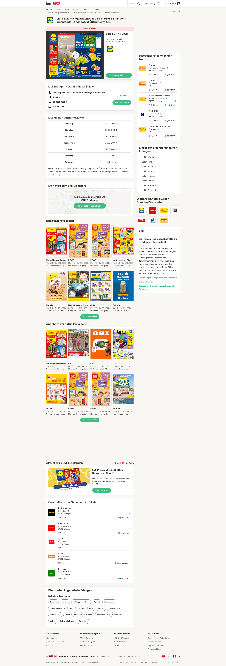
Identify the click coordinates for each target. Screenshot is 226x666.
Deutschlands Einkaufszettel (159, 638)
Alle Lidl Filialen (122, 102)
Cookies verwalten (172, 662)
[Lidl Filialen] (141, 210)
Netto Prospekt (120, 642)
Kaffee (89, 615)
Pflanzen (78, 615)
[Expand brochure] (75, 55)
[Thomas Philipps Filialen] (141, 220)
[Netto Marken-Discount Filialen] (164, 210)
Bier (71, 608)
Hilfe (122, 662)
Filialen (66, 9)
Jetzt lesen (102, 490)
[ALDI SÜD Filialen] (175, 210)
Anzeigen (173, 11)
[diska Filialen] (153, 220)
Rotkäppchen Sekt (81, 602)
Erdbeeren (83, 621)
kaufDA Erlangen (53, 9)
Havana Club (114, 608)
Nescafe (80, 608)
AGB (161, 662)
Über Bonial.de (52, 638)
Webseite (59, 106)
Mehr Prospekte (90, 317)
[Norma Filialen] (164, 220)
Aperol (97, 602)
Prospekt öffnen (119, 75)
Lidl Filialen (95, 9)
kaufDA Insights (154, 642)
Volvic (52, 621)
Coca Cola (116, 615)
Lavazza (64, 602)
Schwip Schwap (67, 621)
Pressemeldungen (155, 649)
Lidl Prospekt (119, 645)
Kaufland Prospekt (87, 642)
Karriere (49, 645)
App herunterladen (155, 645)
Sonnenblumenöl (57, 608)
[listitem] (56, 245)
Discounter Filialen (79, 9)
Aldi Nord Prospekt (121, 638)
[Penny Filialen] (153, 210)
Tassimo (53, 602)
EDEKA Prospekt (87, 638)
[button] (90, 53)
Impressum (131, 662)
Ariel (91, 608)
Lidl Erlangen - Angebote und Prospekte (158, 277)
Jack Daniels (102, 615)
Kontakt (153, 662)
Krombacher (109, 602)
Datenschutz (143, 662)
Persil (67, 615)
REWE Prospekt (86, 645)
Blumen (101, 608)
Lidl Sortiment (145, 282)
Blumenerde (55, 615)
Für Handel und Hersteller (56, 642)
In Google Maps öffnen (89, 206)
